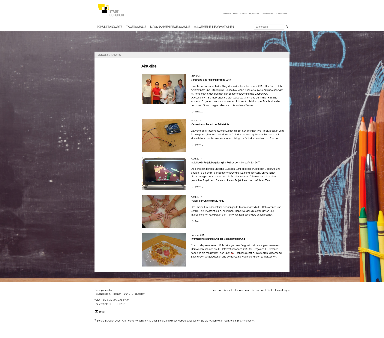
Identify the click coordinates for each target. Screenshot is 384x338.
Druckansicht (281, 14)
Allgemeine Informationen (214, 26)
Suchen (287, 26)
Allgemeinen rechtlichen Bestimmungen (231, 320)
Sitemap (216, 290)
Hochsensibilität (243, 253)
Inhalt (235, 14)
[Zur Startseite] (111, 10)
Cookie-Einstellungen (278, 290)
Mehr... (199, 111)
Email (102, 311)
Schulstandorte (109, 26)
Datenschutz (267, 14)
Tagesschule (136, 26)
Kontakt (243, 14)
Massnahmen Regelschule (170, 26)
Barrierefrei (228, 290)
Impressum (254, 14)
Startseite (227, 14)
